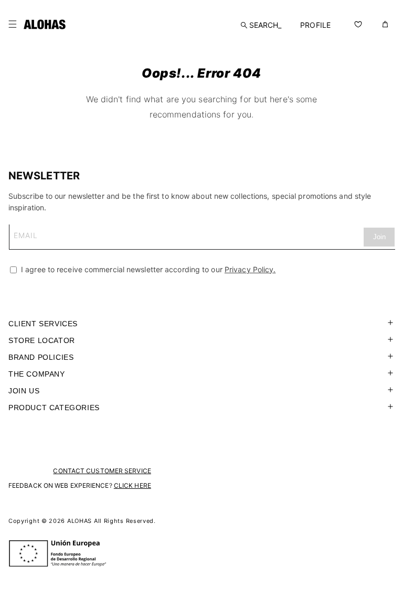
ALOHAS (79, 521)
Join (379, 237)
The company (36, 374)
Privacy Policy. (250, 269)
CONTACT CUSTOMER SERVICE (102, 471)
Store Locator (41, 340)
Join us (23, 391)
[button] (12, 24)
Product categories (54, 407)
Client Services (43, 323)
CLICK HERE (132, 485)
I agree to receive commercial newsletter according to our (147, 269)
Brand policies (40, 357)
